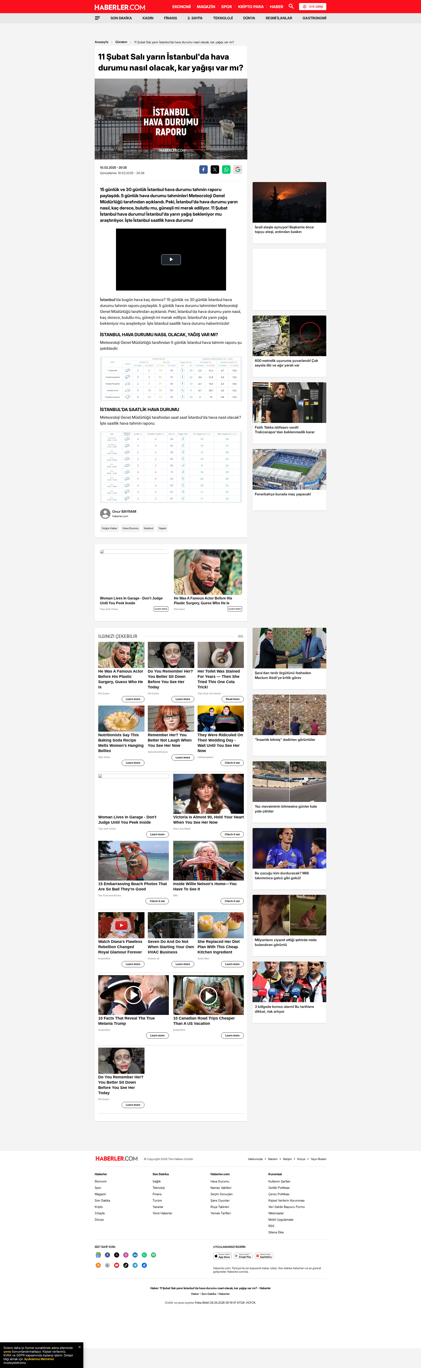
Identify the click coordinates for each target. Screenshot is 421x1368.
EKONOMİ (181, 6)
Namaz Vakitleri (220, 1187)
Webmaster (276, 1213)
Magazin (100, 1194)
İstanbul (148, 528)
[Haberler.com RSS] (98, 1265)
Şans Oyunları (220, 1200)
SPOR (226, 6)
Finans (157, 1194)
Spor (98, 1187)
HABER (276, 6)
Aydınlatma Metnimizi (39, 1359)
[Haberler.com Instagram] (125, 1255)
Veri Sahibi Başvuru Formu (286, 1207)
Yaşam (162, 528)
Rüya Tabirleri (219, 1207)
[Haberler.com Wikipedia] (107, 1265)
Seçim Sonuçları (221, 1194)
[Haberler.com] (117, 1158)
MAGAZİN (206, 6)
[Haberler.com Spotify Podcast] (153, 1255)
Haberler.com (220, 1174)
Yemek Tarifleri (220, 1213)
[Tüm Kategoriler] (97, 18)
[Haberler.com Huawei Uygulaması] (264, 1256)
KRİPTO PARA (251, 6)
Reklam (273, 1159)
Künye (301, 1159)
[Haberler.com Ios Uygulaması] (222, 1256)
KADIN (148, 18)
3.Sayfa (100, 1213)
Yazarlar (158, 1207)
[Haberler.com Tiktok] (125, 1265)
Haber (195, 1294)
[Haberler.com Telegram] (135, 1265)
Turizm (157, 1200)
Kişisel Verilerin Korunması (286, 1200)
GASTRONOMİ (314, 18)
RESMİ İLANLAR (279, 18)
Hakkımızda (255, 1159)
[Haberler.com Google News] (98, 1255)
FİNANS (170, 18)
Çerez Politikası (278, 1194)
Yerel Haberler (162, 1213)
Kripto (99, 1207)
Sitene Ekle (276, 1232)
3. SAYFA (195, 18)
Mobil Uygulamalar (281, 1219)
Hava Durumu (131, 528)
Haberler (101, 1174)
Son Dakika (102, 1200)
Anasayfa (101, 42)
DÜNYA (249, 18)
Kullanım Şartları (279, 1181)
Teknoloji (159, 1187)
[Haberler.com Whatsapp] (144, 1255)
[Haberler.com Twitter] (116, 1255)
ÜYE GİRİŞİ (316, 6)
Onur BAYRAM (124, 511)
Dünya (99, 1219)
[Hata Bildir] (202, 1302)
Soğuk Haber (109, 528)
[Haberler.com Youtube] (116, 1265)
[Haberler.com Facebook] (107, 1255)
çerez (7, 1351)
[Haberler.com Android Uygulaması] (243, 1256)
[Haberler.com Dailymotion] (144, 1265)
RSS (271, 1226)
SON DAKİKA (121, 18)
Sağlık (157, 1181)
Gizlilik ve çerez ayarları (179, 1302)
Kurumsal (275, 1174)
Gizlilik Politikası (279, 1187)
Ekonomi (101, 1181)
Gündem (121, 42)
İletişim (287, 1159)
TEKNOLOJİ (223, 18)
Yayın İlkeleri (318, 1159)
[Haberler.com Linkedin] (135, 1255)
